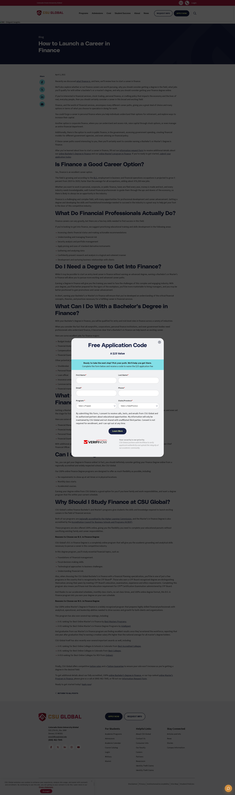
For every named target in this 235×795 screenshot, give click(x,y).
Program (80, 400)
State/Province (125, 400)
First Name (81, 375)
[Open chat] (228, 788)
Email (79, 388)
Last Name (123, 375)
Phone (121, 388)
